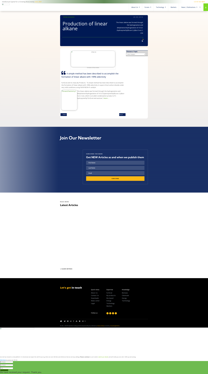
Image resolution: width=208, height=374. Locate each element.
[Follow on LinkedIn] (113, 313)
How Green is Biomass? (71, 215)
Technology (160, 7)
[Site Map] (76, 321)
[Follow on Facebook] (107, 313)
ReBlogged (69, 17)
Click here (3, 360)
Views (82, 237)
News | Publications (188, 7)
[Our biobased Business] (64, 321)
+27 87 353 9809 (199, 2)
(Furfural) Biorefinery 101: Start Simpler (79, 253)
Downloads (95, 298)
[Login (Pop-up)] (83, 321)
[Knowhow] (73, 321)
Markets (173, 7)
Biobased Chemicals (73, 256)
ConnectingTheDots (115, 326)
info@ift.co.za (68, 300)
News (78, 237)
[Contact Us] (80, 321)
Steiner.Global (100, 326)
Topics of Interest (72, 218)
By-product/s (111, 295)
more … (106, 98)
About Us (134, 7)
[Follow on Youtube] (116, 313)
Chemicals (125, 295)
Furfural (109, 293)
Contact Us (95, 295)
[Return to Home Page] (61, 321)
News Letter (95, 301)
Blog (78, 218)
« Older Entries (66, 269)
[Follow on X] (110, 313)
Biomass (125, 293)
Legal (93, 303)
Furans (147, 7)
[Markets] (70, 321)
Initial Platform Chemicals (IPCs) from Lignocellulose (84, 234)
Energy (124, 298)
